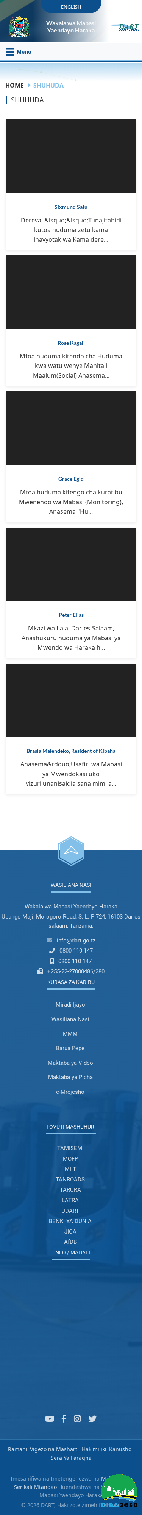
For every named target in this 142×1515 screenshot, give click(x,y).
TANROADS (70, 1179)
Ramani (17, 1449)
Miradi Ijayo (70, 1004)
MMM (70, 1033)
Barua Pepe (70, 1048)
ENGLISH (71, 6)
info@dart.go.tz (76, 940)
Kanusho (120, 1449)
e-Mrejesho (70, 1092)
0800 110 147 (76, 950)
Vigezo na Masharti (54, 1449)
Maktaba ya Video (70, 1062)
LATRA (70, 1200)
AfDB (70, 1242)
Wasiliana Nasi (70, 1019)
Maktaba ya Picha (70, 1077)
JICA (70, 1231)
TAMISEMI (70, 1148)
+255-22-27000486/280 (76, 971)
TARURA (70, 1189)
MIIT (70, 1169)
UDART (70, 1211)
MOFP (70, 1158)
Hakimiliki (94, 1449)
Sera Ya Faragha (71, 1457)
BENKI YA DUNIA (70, 1221)
